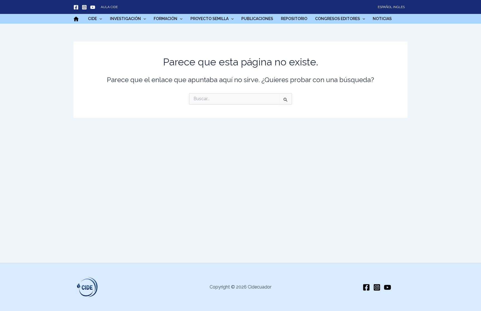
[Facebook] (75, 7)
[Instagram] (84, 7)
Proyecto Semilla (209, 18)
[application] (99, 18)
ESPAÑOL (385, 7)
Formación (165, 18)
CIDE (92, 18)
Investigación (125, 18)
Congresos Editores (337, 18)
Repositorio (294, 18)
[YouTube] (92, 7)
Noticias (382, 18)
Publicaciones (257, 18)
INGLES (399, 7)
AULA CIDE (109, 7)
